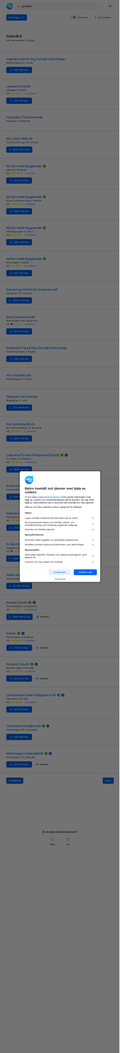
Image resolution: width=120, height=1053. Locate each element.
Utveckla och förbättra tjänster (40, 529)
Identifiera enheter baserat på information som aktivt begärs (54, 544)
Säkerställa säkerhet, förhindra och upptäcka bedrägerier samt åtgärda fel (56, 556)
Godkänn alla (85, 572)
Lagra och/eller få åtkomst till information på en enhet (51, 518)
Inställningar (60, 572)
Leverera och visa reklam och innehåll (43, 562)
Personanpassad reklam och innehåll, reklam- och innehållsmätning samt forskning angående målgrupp (51, 523)
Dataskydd (60, 579)
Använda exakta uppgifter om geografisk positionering (51, 540)
